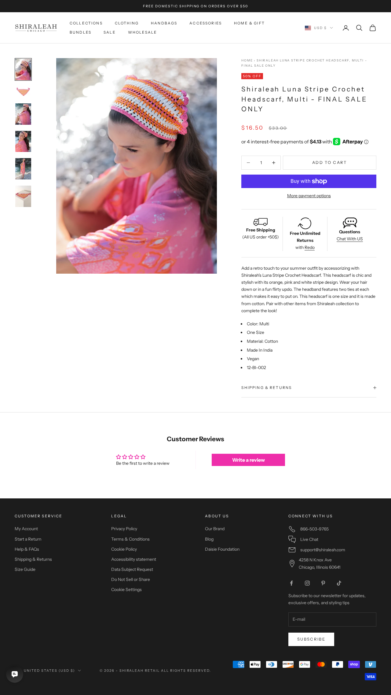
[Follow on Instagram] (307, 583)
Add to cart (329, 162)
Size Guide (25, 569)
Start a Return (28, 539)
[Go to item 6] (23, 196)
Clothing (127, 23)
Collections (86, 23)
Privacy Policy (124, 528)
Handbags (164, 23)
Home (247, 60)
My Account (26, 528)
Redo (310, 247)
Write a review (248, 460)
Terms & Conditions (130, 539)
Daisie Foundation (222, 549)
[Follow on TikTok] (339, 583)
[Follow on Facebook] (291, 583)
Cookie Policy (124, 549)
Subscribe (311, 639)
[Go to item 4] (23, 141)
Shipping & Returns (33, 559)
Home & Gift (249, 23)
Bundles (80, 32)
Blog (209, 539)
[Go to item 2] (23, 92)
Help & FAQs (27, 549)
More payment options (309, 195)
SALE (110, 32)
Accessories (205, 23)
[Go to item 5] (23, 168)
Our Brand (215, 528)
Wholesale (142, 32)
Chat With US (350, 239)
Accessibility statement (133, 559)
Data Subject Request (132, 569)
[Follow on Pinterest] (323, 583)
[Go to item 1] (23, 69)
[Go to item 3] (23, 114)
